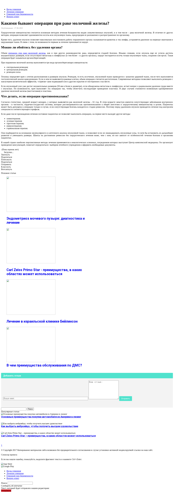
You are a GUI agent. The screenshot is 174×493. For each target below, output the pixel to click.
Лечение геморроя (15, 12)
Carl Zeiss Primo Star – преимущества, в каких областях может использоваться (48, 435)
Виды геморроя (14, 9)
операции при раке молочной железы (26, 53)
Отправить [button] (6, 490)
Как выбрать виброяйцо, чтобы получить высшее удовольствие (39, 426)
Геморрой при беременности (20, 14)
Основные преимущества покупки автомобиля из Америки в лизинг (41, 416)
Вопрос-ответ (13, 16)
